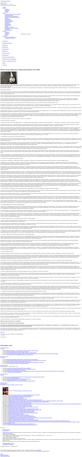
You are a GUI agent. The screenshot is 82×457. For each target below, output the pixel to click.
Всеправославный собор (7, 43)
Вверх (1, 454)
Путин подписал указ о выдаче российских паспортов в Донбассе (27, 394)
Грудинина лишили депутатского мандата (17, 407)
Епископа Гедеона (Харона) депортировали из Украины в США (21, 418)
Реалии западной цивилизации (9, 57)
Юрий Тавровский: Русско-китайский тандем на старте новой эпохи (20, 354)
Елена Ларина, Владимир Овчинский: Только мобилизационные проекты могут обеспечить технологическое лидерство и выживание (32, 353)
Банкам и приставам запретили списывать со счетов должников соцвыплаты (23, 419)
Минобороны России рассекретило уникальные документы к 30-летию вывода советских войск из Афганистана (30, 417)
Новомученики (6, 49)
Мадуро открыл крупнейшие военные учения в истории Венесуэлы (22, 423)
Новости (4, 31)
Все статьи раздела (4, 356)
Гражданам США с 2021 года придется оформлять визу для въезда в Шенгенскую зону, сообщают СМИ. (29, 401)
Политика (7, 9)
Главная (4, 7)
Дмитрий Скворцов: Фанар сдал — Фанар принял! (16, 379)
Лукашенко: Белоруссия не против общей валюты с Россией (20, 405)
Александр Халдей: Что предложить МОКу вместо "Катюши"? (19, 368)
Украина (6, 26)
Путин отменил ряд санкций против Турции (23, 390)
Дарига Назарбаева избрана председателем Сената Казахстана (21, 395)
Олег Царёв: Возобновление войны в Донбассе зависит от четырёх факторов (21, 352)
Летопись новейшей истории (10, 37)
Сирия (4, 63)
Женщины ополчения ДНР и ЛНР (11, 28)
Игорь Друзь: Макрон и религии (13, 377)
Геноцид (6, 18)
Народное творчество (9, 21)
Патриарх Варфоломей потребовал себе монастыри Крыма (20, 402)
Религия (6, 12)
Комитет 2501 (5, 47)
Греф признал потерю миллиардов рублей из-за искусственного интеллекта (23, 406)
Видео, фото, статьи (6, 429)
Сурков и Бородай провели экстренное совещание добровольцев (21, 415)
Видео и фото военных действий (11, 16)
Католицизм (5, 45)
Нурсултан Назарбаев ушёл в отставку (16, 397)
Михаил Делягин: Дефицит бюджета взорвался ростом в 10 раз (19, 361)
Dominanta (39, 450)
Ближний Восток (8, 25)
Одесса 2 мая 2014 (8, 30)
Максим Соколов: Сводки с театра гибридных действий (17, 351)
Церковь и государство (9, 27)
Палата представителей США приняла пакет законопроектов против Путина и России (25, 399)
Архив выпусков (6, 443)
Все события (2, 384)
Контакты (12, 443)
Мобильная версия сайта (5, 456)
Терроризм (5, 65)
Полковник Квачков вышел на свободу (16, 413)
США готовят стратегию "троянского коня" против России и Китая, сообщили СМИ (25, 409)
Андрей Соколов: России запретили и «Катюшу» (16, 370)
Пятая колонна (8, 24)
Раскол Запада (7, 19)
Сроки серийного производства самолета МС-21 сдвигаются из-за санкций (23, 412)
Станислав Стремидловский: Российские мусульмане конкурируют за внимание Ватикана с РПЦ (25, 376)
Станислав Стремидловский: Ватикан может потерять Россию (19, 378)
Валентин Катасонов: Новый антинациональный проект (18, 363)
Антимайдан (5, 41)
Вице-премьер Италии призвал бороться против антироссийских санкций (23, 424)
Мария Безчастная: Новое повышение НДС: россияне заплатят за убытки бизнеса (22, 359)
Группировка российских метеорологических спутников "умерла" (21, 410)
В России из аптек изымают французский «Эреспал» (19, 414)
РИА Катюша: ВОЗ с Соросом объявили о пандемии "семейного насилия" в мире (22, 350)
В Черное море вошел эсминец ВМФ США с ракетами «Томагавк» (21, 411)
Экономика (7, 10)
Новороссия (5, 51)
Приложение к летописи (9, 38)
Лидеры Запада (8, 22)
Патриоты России (8, 20)
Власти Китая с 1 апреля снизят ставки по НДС (18, 398)
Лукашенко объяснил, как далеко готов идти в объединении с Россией (22, 416)
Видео (4, 13)
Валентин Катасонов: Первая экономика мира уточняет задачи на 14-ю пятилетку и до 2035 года (25, 362)
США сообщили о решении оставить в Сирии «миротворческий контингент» (24, 408)
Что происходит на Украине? (8, 444)
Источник (2, 332)
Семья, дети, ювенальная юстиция (9, 61)
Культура (6, 11)
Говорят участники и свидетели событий (13, 14)
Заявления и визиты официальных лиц (12, 17)
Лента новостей (3, 383)
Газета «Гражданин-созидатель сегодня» (8, 5)
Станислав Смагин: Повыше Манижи (14, 372)
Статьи (4, 8)
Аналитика (7, 23)
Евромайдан (7, 29)
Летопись (4, 36)
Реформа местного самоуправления (9, 59)
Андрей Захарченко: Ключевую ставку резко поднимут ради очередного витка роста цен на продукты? (26, 360)
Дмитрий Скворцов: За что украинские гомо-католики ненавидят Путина (21, 380)
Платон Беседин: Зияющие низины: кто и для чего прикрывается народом (21, 369)
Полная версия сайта (4, 455)
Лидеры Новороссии (9, 15)
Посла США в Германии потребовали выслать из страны (20, 396)
